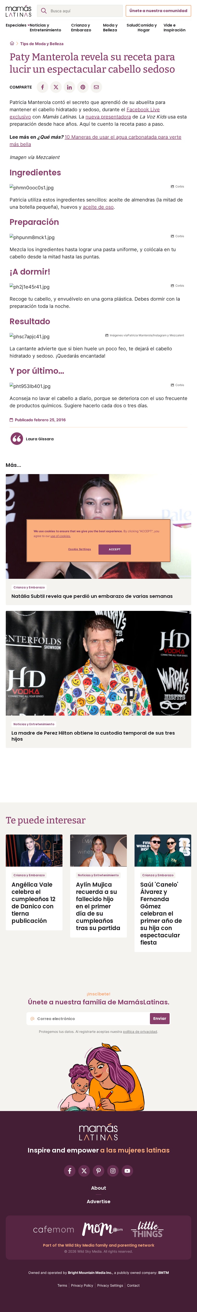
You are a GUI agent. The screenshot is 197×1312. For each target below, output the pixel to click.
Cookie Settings (79, 549)
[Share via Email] (96, 87)
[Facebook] (69, 1171)
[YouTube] (127, 1171)
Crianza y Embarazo (29, 587)
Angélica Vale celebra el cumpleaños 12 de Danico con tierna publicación (33, 903)
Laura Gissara (40, 439)
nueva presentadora (108, 117)
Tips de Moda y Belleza (41, 43)
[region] (98, 540)
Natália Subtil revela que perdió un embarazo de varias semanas (92, 596)
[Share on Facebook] (42, 87)
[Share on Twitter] (56, 87)
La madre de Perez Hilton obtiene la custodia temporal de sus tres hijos (93, 736)
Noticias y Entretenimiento (33, 724)
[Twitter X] (84, 1171)
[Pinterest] (98, 1171)
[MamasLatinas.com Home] (18, 11)
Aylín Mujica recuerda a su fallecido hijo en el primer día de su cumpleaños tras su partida (98, 906)
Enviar (159, 1018)
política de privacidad (140, 1031)
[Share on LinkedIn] (69, 87)
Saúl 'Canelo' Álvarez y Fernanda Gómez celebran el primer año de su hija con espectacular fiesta (161, 913)
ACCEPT (114, 549)
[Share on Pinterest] (83, 87)
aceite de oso (98, 207)
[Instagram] (113, 1171)
